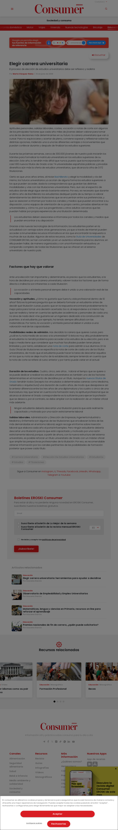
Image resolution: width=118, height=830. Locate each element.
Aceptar (57, 813)
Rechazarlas (58, 823)
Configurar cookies (34, 823)
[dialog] (59, 813)
